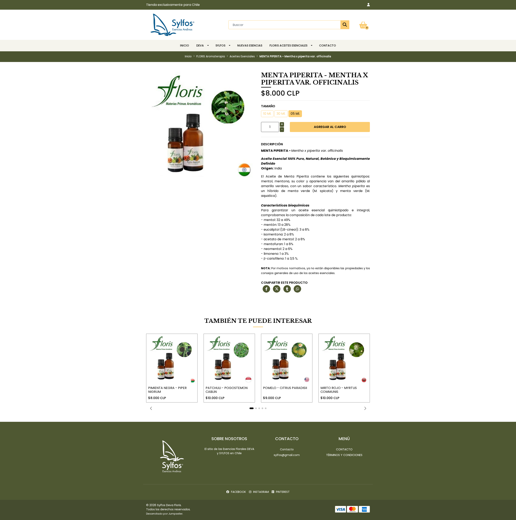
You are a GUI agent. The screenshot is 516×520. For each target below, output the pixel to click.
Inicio (184, 45)
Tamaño (268, 106)
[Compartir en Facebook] (266, 289)
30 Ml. (281, 113)
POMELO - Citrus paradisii (285, 388)
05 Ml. (295, 113)
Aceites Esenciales (242, 56)
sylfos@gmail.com (287, 455)
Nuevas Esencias (249, 45)
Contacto (327, 45)
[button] (368, 4)
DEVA (200, 45)
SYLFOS (220, 45)
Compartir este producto (284, 282)
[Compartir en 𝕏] (276, 289)
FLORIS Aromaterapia (210, 56)
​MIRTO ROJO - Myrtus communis (338, 390)
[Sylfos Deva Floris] (172, 24)
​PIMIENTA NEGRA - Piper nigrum (167, 390)
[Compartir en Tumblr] (287, 289)
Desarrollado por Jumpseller (164, 513)
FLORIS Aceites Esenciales (288, 45)
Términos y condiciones (344, 455)
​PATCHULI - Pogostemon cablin (227, 390)
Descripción (272, 144)
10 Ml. (267, 113)
